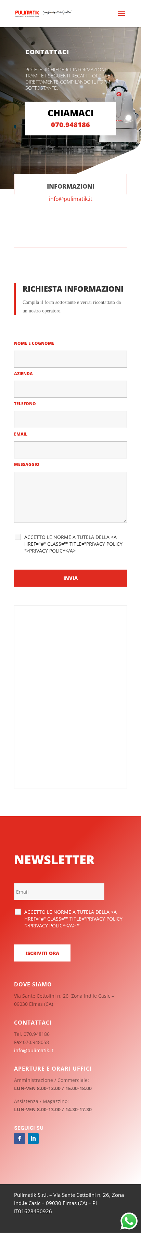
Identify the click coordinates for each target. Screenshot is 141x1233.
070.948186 (70, 124)
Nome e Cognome (35, 343)
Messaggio (28, 464)
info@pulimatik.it (70, 199)
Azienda (23, 374)
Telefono (26, 404)
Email (22, 434)
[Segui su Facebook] (19, 1138)
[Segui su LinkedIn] (33, 1138)
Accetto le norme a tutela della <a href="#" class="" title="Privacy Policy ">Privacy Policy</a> (73, 544)
